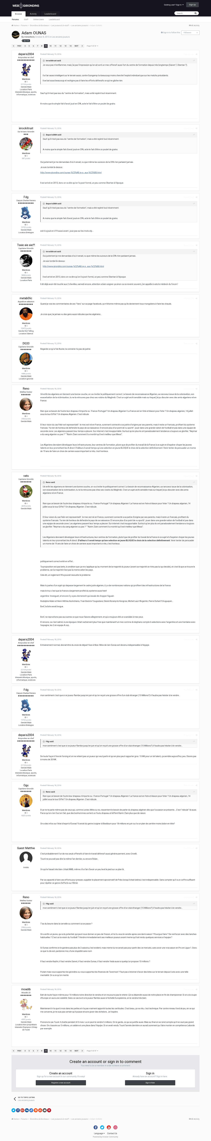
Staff (26, 19)
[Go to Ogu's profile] (26, 800)
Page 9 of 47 (92, 46)
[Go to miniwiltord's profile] (16, 35)
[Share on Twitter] (13, 1110)
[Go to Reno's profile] (26, 404)
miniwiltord (29, 37)
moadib (26, 989)
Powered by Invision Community (105, 1137)
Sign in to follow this (171, 32)
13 (65, 46)
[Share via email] (45, 1110)
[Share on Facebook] (18, 1110)
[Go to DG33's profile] (26, 359)
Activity (33, 14)
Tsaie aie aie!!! (26, 245)
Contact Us (112, 1133)
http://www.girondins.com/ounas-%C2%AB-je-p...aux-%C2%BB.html (70, 172)
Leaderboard (54, 19)
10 (50, 46)
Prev (19, 46)
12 (60, 46)
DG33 (26, 343)
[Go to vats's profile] (26, 491)
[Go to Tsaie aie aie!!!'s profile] (26, 260)
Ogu (26, 785)
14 (70, 46)
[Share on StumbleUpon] (40, 1110)
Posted (50, 54)
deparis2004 (26, 54)
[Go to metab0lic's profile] (26, 313)
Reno (26, 388)
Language (98, 1133)
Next (76, 46)
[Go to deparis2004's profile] (26, 69)
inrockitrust (26, 128)
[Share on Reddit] (36, 1110)
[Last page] (82, 46)
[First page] (13, 46)
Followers (187, 33)
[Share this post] (196, 54)
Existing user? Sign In (173, 5)
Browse (18, 14)
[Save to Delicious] (31, 1110)
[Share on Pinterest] (49, 1110)
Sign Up (192, 5)
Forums (15, 19)
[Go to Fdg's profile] (26, 212)
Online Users (38, 19)
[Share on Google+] (22, 1110)
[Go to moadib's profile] (26, 1004)
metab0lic (26, 298)
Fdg (26, 197)
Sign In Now (150, 1083)
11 (55, 46)
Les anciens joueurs (61, 37)
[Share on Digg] (27, 1110)
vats (26, 475)
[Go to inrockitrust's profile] (26, 143)
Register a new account (60, 1083)
